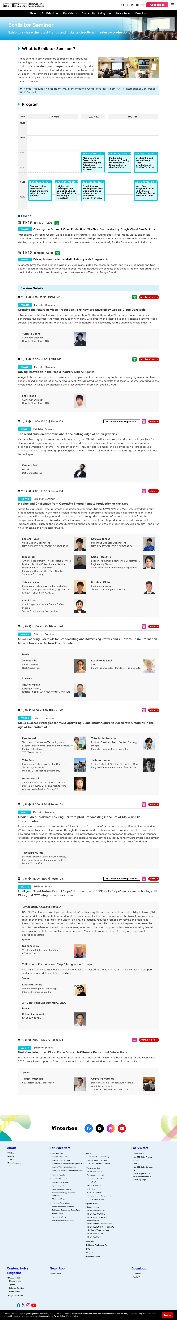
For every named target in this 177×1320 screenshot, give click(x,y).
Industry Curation (16, 1288)
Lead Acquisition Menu (96, 1178)
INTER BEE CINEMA (95, 1233)
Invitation (91, 1189)
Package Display (94, 1192)
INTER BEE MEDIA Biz (96, 1210)
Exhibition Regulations (60, 1203)
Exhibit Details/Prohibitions (63, 1220)
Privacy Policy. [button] (72, 1316)
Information (56, 1273)
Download (141, 13)
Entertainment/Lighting (61, 1189)
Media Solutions (58, 1199)
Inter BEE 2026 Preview (143, 1157)
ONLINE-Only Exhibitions (97, 1160)
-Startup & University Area (98, 1230)
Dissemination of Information (99, 1195)
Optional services (93, 1168)
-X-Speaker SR (93, 1220)
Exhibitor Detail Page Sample (99, 1163)
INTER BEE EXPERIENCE (97, 1217)
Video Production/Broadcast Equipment (64, 1194)
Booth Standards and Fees (63, 1206)
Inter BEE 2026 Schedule (143, 1167)
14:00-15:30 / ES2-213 (144, 182)
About (33, 13)
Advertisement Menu (95, 1175)
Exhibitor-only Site (93, 1256)
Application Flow (59, 1217)
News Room (123, 13)
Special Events (92, 1203)
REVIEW (136, 1277)
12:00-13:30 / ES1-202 (91, 153)
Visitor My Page (139, 1179)
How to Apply (57, 1213)
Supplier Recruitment (95, 1199)
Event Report (14, 1291)
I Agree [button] (167, 1315)
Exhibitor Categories (59, 1178)
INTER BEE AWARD (95, 1171)
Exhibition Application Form (97, 1245)
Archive (11, 1159)
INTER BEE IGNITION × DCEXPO (100, 1227)
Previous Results (58, 1175)
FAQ (88, 1249)
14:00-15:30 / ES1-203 (91, 182)
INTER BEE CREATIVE (96, 1214)
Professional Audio (59, 1185)
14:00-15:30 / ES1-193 (38, 182)
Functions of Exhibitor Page (98, 1156)
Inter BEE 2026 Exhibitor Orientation (67, 1170)
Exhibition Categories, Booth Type (66, 1210)
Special (12, 1284)
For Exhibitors (50, 13)
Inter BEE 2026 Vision (61, 1160)
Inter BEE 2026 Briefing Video (64, 1167)
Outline (11, 1153)
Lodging (136, 1163)
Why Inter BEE (57, 1153)
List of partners (14, 1163)
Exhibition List (138, 1153)
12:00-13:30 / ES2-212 (144, 153)
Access (136, 1160)
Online (88, 1153)
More (152, 421)
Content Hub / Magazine (96, 13)
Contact (89, 1252)
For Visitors (70, 13)
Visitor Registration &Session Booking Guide (142, 1175)
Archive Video (147, 297)
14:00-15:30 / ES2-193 (65, 182)
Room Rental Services (96, 1181)
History (11, 1156)
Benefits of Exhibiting (61, 1156)
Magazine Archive (15, 1295)
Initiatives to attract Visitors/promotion (68, 1163)
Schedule (90, 1241)
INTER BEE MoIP (94, 1237)
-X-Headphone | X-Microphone (99, 1223)
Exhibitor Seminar (94, 1185)
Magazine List (15, 1281)
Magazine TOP (14, 1278)
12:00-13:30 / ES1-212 (117, 153)
